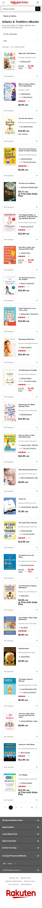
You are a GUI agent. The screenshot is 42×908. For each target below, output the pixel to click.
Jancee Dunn (25, 253)
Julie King (35, 445)
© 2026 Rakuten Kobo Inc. (11, 870)
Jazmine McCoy (26, 159)
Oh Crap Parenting (29, 534)
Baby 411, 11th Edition (27, 53)
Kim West (24, 627)
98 (32, 807)
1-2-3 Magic (23, 775)
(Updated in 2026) (23, 90)
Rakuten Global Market (13, 881)
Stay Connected (9, 841)
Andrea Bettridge (27, 721)
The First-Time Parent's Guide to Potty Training (28, 150)
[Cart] (37, 2)
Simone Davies (26, 378)
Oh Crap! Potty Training (28, 523)
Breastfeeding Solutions (28, 469)
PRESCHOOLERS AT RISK (26, 652)
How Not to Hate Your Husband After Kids (27, 248)
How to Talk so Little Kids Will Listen (26, 436)
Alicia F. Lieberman (27, 283)
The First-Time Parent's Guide (32, 162)
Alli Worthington (26, 414)
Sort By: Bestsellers (10, 34)
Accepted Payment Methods (14, 856)
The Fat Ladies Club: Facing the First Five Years (27, 715)
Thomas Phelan (26, 783)
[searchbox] (21, 9)
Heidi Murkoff (25, 94)
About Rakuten (26, 884)
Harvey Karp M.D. (27, 226)
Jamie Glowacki (26, 531)
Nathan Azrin (25, 314)
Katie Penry (25, 596)
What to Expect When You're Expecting (27, 85)
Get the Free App (9, 848)
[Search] (37, 9)
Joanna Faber (26, 445)
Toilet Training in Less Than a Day (27, 309)
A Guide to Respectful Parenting (28, 343)
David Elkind (25, 656)
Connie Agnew (26, 507)
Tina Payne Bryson (27, 565)
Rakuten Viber (26, 878)
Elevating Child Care (26, 339)
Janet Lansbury (26, 347)
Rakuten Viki (14, 878)
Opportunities (8, 827)
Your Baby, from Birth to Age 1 (27, 57)
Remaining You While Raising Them (27, 405)
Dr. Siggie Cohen (27, 126)
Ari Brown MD (25, 61)
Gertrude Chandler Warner (30, 187)
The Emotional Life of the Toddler (27, 278)
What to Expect (27, 97)
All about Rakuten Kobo (12, 820)
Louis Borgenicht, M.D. (29, 689)
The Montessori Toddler (28, 370)
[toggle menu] (3, 2)
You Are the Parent (26, 118)
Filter (5, 41)
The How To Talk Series (30, 448)
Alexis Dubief (25, 752)
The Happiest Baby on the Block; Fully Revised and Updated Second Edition (28, 217)
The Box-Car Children (27, 183)
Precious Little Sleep (26, 744)
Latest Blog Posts (9, 834)
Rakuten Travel (29, 881)
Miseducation (24, 648)
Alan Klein (35, 507)
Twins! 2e (22, 499)
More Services (14, 884)
